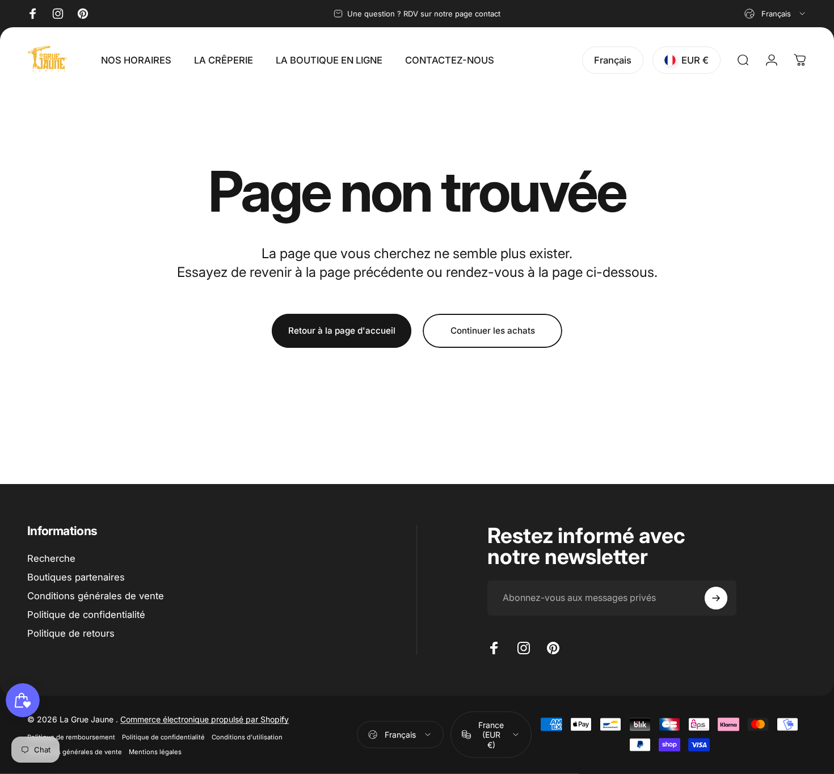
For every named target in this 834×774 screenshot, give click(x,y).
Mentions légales (155, 751)
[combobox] (775, 13)
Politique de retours (71, 632)
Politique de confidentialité (86, 614)
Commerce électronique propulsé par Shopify (204, 718)
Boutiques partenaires (76, 577)
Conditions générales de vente (95, 595)
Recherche (51, 558)
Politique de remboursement (71, 737)
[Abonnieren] (716, 598)
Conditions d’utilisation (247, 737)
